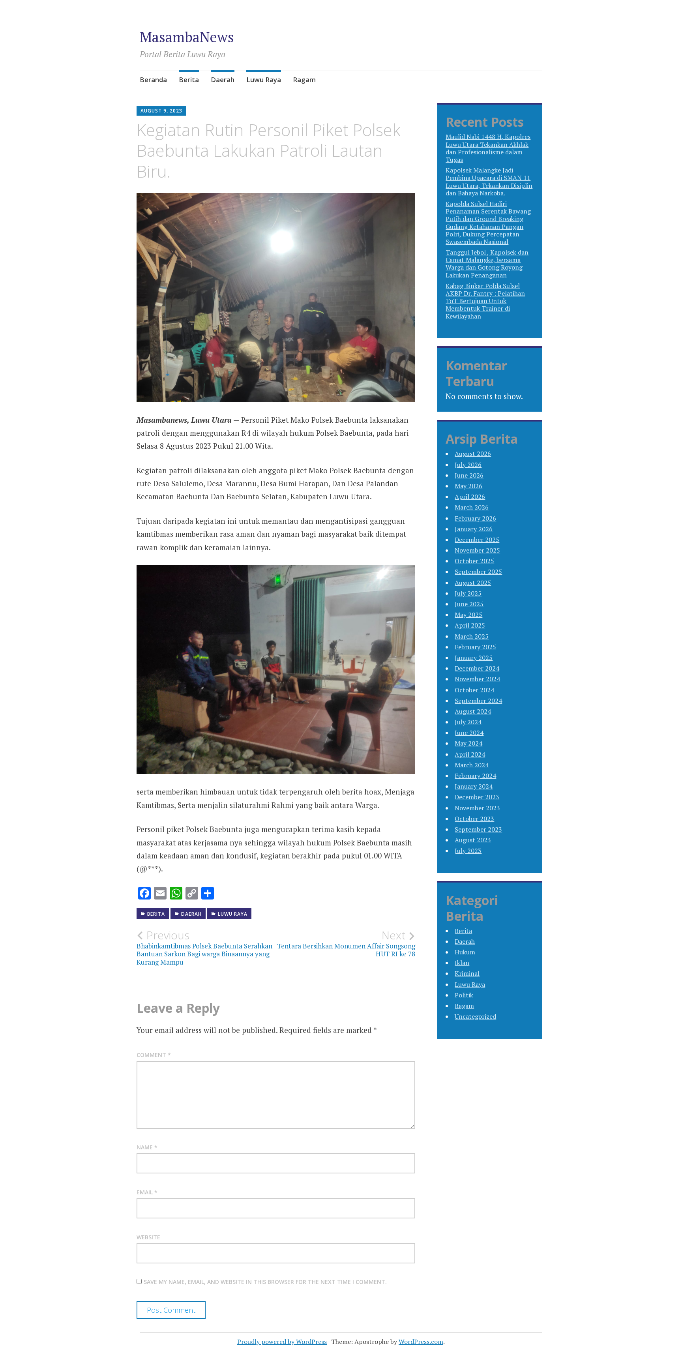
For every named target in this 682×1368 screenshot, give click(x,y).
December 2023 (477, 797)
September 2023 (478, 829)
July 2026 (468, 464)
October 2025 (474, 561)
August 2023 (473, 840)
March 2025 (472, 636)
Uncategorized (475, 1016)
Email (147, 1192)
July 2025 (468, 593)
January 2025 (474, 657)
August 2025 (473, 582)
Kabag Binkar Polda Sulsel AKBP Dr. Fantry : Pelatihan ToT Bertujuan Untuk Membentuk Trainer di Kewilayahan (485, 300)
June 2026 (469, 475)
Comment (154, 1055)
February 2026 (475, 518)
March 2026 (472, 507)
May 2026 (468, 486)
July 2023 (468, 850)
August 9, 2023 (161, 110)
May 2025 (468, 614)
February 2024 (475, 775)
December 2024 (477, 668)
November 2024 (477, 679)
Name (147, 1147)
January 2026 (474, 529)
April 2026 (470, 496)
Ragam (304, 79)
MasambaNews (187, 37)
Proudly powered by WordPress (282, 1341)
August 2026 (473, 453)
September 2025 (478, 571)
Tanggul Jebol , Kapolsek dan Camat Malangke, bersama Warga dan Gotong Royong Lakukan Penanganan (487, 263)
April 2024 (470, 754)
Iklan (462, 962)
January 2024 (474, 786)
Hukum (465, 952)
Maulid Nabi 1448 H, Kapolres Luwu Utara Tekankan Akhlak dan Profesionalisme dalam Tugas (488, 148)
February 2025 (475, 647)
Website (148, 1237)
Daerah (222, 79)
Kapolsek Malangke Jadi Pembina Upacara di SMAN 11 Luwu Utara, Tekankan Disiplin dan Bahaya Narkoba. (489, 181)
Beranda (153, 79)
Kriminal (467, 973)
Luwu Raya (263, 79)
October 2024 (474, 690)
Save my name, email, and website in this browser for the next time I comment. (265, 1282)
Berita (189, 79)
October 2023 (474, 818)
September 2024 (478, 700)
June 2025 (469, 604)
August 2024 (473, 711)
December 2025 (477, 539)
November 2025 (477, 550)
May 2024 (468, 743)
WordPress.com (421, 1341)
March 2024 (472, 765)
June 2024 (469, 732)
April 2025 (470, 625)
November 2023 (477, 808)
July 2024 (468, 722)
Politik (464, 995)
